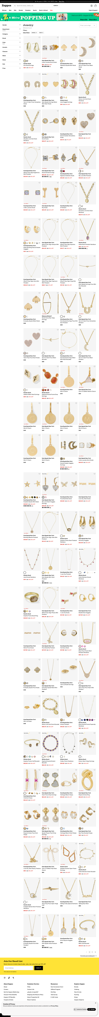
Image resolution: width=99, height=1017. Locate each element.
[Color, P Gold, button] (45, 939)
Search (56, 5)
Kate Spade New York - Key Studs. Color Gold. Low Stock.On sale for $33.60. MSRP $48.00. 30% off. (50, 198)
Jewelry (33, 32)
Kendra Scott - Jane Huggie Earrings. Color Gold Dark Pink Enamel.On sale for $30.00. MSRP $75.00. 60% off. (69, 90)
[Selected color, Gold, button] (25, 61)
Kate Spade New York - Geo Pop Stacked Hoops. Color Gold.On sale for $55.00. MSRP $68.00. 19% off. (87, 821)
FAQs (28, 987)
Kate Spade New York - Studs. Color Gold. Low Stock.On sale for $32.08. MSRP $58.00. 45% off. (87, 126)
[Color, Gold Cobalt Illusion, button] (82, 720)
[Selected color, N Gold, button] (43, 939)
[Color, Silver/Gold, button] (45, 828)
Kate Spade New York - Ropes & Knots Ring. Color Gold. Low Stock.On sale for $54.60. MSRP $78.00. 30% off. (87, 784)
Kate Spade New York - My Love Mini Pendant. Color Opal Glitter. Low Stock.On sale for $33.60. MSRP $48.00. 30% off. (87, 162)
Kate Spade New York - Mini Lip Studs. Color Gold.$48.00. (32, 712)
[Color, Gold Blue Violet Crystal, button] (90, 572)
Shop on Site (83, 19)
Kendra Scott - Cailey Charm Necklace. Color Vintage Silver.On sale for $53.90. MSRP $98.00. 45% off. (69, 749)
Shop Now (61, 1)
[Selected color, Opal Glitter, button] (80, 171)
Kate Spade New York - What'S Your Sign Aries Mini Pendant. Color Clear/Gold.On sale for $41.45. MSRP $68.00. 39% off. (50, 528)
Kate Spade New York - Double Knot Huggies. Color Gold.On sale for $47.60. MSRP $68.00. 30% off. (87, 602)
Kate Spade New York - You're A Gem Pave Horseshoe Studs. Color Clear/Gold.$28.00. (32, 90)
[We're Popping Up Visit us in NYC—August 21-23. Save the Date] (49, 17)
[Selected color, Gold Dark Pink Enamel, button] (61, 97)
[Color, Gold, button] (32, 243)
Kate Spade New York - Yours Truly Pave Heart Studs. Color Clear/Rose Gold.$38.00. (32, 345)
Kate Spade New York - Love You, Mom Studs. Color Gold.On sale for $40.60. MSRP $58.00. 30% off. (87, 490)
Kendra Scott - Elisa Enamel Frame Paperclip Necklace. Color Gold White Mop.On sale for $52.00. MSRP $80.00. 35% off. (87, 712)
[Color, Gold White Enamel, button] (66, 97)
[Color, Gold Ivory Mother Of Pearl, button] (64, 536)
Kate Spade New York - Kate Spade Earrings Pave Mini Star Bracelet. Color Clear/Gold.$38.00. (87, 272)
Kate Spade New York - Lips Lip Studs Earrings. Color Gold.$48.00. (69, 675)
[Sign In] (91, 5)
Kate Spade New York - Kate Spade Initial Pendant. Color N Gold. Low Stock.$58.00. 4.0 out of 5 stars (50, 931)
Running (76, 994)
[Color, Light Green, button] (32, 497)
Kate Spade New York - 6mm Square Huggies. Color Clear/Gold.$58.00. (69, 931)
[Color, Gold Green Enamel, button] (45, 756)
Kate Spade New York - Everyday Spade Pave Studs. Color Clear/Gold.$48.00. (32, 675)
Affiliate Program (55, 989)
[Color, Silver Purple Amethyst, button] (29, 611)
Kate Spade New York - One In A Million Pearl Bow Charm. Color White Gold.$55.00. (50, 858)
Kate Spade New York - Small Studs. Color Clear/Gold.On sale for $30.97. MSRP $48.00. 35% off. (50, 126)
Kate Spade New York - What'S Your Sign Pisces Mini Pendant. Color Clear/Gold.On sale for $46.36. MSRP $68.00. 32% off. (50, 602)
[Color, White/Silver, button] (48, 828)
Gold (40, 32)
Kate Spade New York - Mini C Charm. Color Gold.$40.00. (32, 452)
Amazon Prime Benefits (10, 994)
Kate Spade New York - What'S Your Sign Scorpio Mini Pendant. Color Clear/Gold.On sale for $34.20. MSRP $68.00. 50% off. (50, 235)
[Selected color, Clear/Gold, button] (80, 61)
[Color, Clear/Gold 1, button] (27, 793)
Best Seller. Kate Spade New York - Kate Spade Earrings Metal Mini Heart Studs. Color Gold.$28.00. (50, 90)
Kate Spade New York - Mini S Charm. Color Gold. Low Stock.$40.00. (69, 382)
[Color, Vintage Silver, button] (27, 61)
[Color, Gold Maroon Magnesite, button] (90, 720)
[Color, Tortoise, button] (32, 793)
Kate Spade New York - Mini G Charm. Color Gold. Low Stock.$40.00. (32, 416)
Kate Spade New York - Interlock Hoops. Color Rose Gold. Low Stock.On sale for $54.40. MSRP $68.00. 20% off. (32, 784)
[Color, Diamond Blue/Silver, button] (27, 828)
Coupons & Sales (8, 1000)
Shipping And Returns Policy (35, 994)
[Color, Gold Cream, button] (27, 497)
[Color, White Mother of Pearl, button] (50, 390)
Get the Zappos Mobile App (11, 992)
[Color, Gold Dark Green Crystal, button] (85, 939)
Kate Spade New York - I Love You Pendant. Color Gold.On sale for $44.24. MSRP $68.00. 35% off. (69, 566)
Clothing (76, 989)
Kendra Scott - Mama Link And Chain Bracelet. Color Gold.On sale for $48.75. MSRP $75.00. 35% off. (50, 712)
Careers (6, 989)
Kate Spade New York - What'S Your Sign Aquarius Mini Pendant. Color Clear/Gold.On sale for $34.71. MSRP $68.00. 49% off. (69, 235)
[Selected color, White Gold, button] (43, 828)
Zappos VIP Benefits (9, 997)
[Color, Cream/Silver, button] (82, 536)
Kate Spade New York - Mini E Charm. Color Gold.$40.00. (50, 452)
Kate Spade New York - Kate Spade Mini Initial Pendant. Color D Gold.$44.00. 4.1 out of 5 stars (50, 566)
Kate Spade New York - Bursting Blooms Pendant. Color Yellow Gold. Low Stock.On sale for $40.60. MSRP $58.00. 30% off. (32, 528)
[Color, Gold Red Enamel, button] (53, 756)
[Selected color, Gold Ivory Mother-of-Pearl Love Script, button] (80, 646)
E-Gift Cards (54, 997)
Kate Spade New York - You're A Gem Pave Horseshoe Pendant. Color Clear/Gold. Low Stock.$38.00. (87, 308)
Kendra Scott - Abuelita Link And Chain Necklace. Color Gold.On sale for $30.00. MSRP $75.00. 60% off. (32, 126)
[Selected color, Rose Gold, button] (25, 793)
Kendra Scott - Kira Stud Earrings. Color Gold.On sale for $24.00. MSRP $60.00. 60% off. (32, 53)
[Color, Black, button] (34, 497)
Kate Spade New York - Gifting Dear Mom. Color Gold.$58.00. (87, 894)
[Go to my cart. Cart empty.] (95, 5)
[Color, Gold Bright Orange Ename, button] (48, 756)
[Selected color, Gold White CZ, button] (80, 756)
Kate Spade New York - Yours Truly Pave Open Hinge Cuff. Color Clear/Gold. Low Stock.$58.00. (50, 894)
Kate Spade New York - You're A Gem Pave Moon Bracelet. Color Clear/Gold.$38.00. (50, 345)
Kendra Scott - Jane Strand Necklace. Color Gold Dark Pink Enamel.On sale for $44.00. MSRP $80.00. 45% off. (32, 566)
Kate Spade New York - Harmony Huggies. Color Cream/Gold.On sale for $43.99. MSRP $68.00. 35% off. (87, 528)
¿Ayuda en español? (32, 992)
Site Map (53, 992)
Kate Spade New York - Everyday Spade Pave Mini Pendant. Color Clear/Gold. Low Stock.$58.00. (32, 931)
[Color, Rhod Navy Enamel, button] (50, 756)
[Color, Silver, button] (64, 61)
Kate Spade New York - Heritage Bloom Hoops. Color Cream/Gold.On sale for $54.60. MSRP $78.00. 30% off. (69, 784)
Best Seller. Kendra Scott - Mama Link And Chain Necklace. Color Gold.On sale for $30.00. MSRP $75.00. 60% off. (87, 90)
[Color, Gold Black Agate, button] (87, 720)
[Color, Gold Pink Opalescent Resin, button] (82, 646)
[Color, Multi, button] (64, 458)
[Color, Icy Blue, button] (64, 828)
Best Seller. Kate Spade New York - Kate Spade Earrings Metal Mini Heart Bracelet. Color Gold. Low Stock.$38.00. (69, 345)
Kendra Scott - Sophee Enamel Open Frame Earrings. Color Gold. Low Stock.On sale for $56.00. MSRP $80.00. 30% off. (69, 858)
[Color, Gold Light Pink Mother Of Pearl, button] (27, 611)
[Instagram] (4, 977)
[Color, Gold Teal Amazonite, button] (29, 756)
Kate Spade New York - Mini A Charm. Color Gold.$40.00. (69, 416)
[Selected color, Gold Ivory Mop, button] (25, 902)
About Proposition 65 (33, 997)
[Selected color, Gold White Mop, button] (80, 720)
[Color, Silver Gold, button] (37, 497)
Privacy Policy (54, 1006)
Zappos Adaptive (79, 1000)
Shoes (76, 997)
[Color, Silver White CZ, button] (82, 756)
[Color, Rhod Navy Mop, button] (85, 720)
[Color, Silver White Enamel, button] (64, 97)
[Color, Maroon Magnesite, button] (48, 390)
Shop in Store (93, 19)
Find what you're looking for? (87, 955)
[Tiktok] (9, 977)
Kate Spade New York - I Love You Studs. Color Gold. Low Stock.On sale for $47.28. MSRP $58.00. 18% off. (69, 602)
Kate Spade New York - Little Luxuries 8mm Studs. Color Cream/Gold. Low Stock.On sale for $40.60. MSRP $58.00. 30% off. (87, 452)
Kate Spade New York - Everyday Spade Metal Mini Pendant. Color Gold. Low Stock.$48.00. (50, 675)
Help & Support (93, 10)
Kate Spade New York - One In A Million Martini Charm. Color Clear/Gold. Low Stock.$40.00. (87, 382)
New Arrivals (77, 992)
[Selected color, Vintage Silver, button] (61, 756)
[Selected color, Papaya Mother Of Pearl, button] (43, 390)
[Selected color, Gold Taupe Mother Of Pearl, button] (61, 536)
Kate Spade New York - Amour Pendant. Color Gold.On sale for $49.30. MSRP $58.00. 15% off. (69, 712)
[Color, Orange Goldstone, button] (45, 390)
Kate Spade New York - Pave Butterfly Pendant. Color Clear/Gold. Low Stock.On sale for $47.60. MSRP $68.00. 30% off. (50, 638)
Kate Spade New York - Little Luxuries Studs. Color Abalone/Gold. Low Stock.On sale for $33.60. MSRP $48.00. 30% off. (32, 198)
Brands (76, 987)
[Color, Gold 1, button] (29, 497)
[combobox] (32, 5)
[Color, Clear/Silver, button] (82, 61)
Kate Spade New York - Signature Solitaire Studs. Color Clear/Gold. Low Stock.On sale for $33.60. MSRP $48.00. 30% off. (69, 162)
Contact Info (30, 989)
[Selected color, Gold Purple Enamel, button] (43, 756)
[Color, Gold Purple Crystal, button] (92, 572)
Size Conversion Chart (57, 987)
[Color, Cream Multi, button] (29, 793)
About (5, 987)
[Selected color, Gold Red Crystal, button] (80, 572)
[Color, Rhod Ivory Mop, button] (27, 902)
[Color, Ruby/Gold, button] (64, 171)
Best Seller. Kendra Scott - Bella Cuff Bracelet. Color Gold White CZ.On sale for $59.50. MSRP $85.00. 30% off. (87, 931)
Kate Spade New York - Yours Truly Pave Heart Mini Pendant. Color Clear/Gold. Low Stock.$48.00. (87, 675)
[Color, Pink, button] (45, 497)
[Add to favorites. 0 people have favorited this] (39, 37)
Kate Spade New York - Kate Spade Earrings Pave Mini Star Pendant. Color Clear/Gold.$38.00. (69, 308)
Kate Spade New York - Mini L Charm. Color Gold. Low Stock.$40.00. (50, 416)
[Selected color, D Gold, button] (43, 572)
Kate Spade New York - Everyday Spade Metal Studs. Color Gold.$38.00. (32, 308)
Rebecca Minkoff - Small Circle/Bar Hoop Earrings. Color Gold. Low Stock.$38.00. (50, 308)
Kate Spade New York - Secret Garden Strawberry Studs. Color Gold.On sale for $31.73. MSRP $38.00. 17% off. (69, 126)
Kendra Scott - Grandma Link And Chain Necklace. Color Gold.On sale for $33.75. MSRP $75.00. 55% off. (87, 198)
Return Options (31, 1000)
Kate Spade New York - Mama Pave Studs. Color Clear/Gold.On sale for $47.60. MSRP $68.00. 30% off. (32, 638)
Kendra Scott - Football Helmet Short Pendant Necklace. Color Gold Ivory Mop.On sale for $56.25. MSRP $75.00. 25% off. (32, 894)
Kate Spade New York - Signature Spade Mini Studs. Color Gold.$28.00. (69, 53)
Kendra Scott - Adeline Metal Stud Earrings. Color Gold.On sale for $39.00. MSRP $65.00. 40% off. (32, 382)
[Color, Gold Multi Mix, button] (85, 572)
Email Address (9, 968)
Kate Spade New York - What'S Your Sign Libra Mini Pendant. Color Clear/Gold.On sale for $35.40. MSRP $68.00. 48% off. (32, 272)
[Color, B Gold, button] (48, 572)
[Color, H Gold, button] (45, 572)
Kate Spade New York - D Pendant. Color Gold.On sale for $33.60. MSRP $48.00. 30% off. (69, 198)
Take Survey (54, 994)
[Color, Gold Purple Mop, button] (92, 720)
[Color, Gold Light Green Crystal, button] (82, 572)
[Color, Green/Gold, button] (82, 171)
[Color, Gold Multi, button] (29, 243)
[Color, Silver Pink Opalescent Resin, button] (85, 646)
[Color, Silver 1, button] (37, 243)
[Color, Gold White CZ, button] (87, 572)
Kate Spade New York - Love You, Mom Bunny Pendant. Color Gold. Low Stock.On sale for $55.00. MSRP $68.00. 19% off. (32, 858)
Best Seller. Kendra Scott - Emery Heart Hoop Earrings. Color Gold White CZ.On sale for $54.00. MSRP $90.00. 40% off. (87, 749)
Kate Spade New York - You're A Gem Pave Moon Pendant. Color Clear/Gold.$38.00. (87, 345)
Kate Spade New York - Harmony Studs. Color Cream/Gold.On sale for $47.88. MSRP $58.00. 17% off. (69, 638)
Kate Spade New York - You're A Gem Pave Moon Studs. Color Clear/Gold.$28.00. (87, 53)
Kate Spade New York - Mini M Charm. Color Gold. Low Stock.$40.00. (87, 416)
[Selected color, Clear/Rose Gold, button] (25, 353)
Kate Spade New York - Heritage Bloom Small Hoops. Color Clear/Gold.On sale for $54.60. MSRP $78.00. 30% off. (69, 821)
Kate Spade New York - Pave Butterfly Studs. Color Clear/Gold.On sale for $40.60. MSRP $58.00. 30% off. (69, 490)
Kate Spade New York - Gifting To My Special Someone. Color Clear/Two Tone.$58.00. (69, 894)
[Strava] (13, 977)
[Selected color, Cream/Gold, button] (25, 243)
